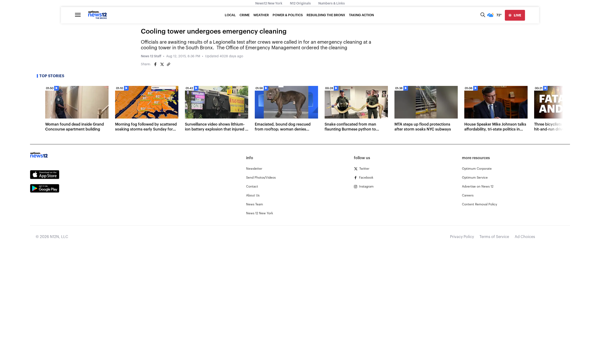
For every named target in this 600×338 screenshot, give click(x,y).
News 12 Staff (151, 56)
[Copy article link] (168, 64)
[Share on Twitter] (162, 64)
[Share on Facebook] (155, 64)
